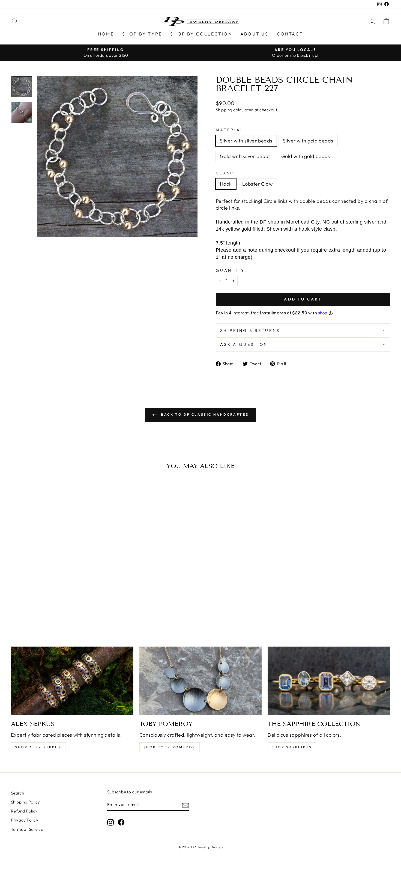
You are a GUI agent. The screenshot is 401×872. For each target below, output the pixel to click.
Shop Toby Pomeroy (169, 747)
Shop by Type (142, 34)
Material (230, 129)
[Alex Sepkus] (72, 681)
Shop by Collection (201, 34)
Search (17, 793)
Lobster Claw (257, 184)
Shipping (224, 109)
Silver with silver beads (246, 141)
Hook (226, 184)
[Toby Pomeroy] (200, 681)
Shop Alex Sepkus (38, 747)
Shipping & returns (250, 330)
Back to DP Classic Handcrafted (204, 414)
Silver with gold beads (308, 141)
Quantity (230, 270)
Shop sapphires (292, 747)
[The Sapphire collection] (329, 681)
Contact (290, 34)
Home (106, 34)
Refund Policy (24, 811)
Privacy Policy (24, 820)
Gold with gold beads (305, 156)
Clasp (225, 173)
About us (254, 34)
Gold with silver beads (245, 156)
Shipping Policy (25, 802)
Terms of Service (27, 829)
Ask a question (244, 344)
